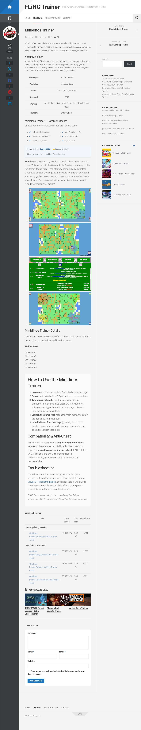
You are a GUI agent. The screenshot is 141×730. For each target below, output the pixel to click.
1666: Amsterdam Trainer (113, 79)
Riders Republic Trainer (119, 110)
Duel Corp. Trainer (115, 115)
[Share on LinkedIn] (9, 101)
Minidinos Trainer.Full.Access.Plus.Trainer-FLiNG (43, 536)
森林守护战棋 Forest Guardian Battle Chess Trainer (34, 611)
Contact (67, 18)
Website (31, 661)
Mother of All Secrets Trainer (54, 609)
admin (30, 37)
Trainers (37, 18)
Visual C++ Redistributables (42, 481)
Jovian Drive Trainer (78, 608)
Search (105, 59)
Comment (32, 633)
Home (27, 18)
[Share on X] (9, 66)
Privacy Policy (52, 18)
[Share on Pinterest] (9, 89)
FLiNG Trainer (42, 6)
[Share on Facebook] (9, 78)
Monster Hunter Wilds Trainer (121, 128)
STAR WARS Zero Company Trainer (117, 82)
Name (31, 652)
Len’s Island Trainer (116, 134)
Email (62, 652)
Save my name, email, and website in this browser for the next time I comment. (56, 672)
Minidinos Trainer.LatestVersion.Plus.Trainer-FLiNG (44, 579)
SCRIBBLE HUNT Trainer (112, 85)
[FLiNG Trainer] (9, 7)
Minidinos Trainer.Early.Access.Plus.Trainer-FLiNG (44, 554)
